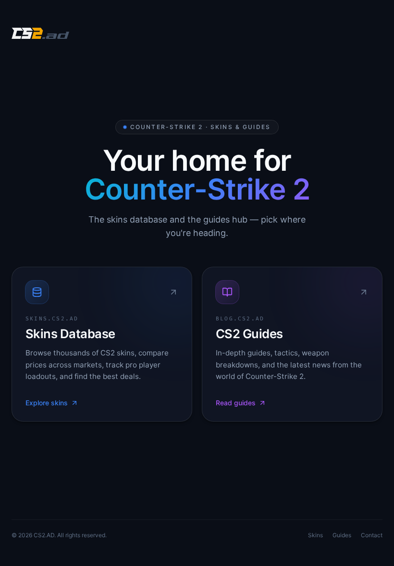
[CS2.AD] (40, 34)
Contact (371, 535)
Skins (315, 535)
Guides (341, 535)
